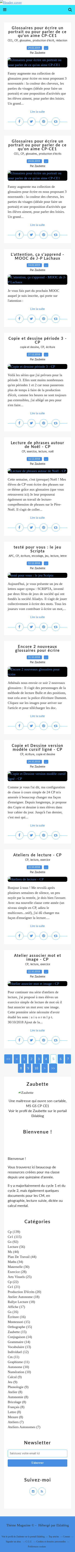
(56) (16, 1247)
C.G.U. (29, 1541)
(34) (15, 1262)
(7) (16, 1422)
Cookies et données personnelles (51, 1541)
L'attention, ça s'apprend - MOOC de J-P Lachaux (37, 256)
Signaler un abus (14, 1541)
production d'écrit (43, 40)
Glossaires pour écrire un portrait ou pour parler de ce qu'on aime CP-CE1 (37, 32)
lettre (63, 556)
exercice (32, 451)
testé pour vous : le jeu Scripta (37, 549)
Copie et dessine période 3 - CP (37, 340)
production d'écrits (50, 154)
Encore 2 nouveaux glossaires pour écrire (37, 649)
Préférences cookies (37, 1546)
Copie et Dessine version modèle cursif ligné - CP (37, 748)
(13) (19, 1347)
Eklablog (62, 1525)
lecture (42, 451)
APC (11, 556)
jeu (46, 556)
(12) (18, 1352)
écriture (50, 347)
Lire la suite (37, 111)
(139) (14, 1232)
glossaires (25, 40)
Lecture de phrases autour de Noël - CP (37, 445)
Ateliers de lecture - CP (37, 855)
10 (36, 1068)
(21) (14, 1287)
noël (50, 451)
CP (16, 40)
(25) (20, 1277)
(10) (18, 1367)
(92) (13, 1242)
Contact (66, 1536)
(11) (13, 1357)
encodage (37, 556)
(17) (16, 1307)
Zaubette (40, 1111)
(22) (13, 1282)
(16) (13, 1312)
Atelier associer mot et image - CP (37, 957)
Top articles (54, 1536)
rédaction (61, 40)
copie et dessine (29, 347)
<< (8, 1059)
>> (53, 1068)
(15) (19, 1322)
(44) (13, 1252)
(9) (15, 1377)
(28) (17, 1272)
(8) (15, 1392)
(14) (20, 1337)
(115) (15, 1237)
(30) (18, 1267)
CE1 (10, 40)
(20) (24, 1292)
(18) (23, 1297)
